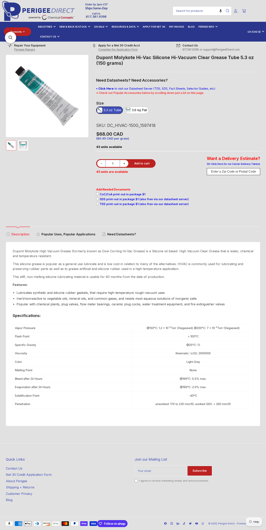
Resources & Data (124, 26)
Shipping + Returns (20, 487)
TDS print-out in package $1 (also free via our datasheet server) (144, 204)
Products (16, 31)
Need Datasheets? (121, 234)
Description (20, 234)
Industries (45, 26)
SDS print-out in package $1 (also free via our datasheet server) (144, 199)
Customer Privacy (19, 494)
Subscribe (200, 470)
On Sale (99, 26)
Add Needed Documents (113, 189)
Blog (191, 26)
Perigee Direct (226, 523)
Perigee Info (206, 26)
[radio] (109, 110)
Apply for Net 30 (154, 26)
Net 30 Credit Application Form (29, 475)
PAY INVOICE (176, 26)
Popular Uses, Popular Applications (68, 234)
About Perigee (16, 481)
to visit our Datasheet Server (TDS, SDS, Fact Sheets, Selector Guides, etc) (155, 88)
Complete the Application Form (118, 49)
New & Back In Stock (73, 26)
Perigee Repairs (24, 49)
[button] (220, 11)
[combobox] (202, 11)
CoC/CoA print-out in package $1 (122, 194)
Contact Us (48, 36)
